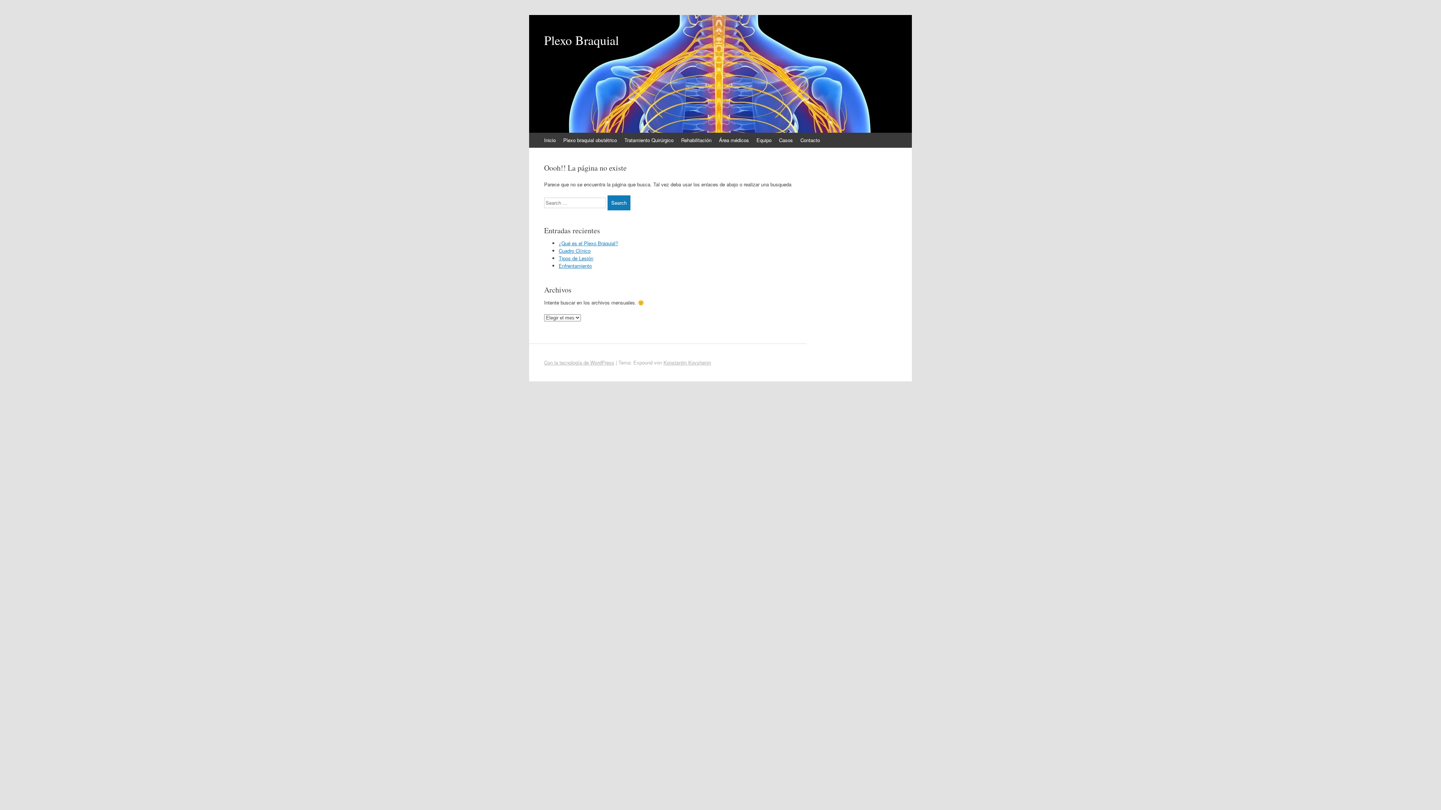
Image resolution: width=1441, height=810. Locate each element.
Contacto (810, 140)
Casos (786, 140)
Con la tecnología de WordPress (579, 362)
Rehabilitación (696, 140)
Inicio (550, 140)
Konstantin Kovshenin (687, 362)
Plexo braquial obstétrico (590, 140)
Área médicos (734, 140)
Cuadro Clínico (575, 250)
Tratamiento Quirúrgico (649, 140)
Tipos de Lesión (576, 258)
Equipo (764, 140)
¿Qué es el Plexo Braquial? (588, 243)
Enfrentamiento (575, 265)
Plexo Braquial (581, 40)
